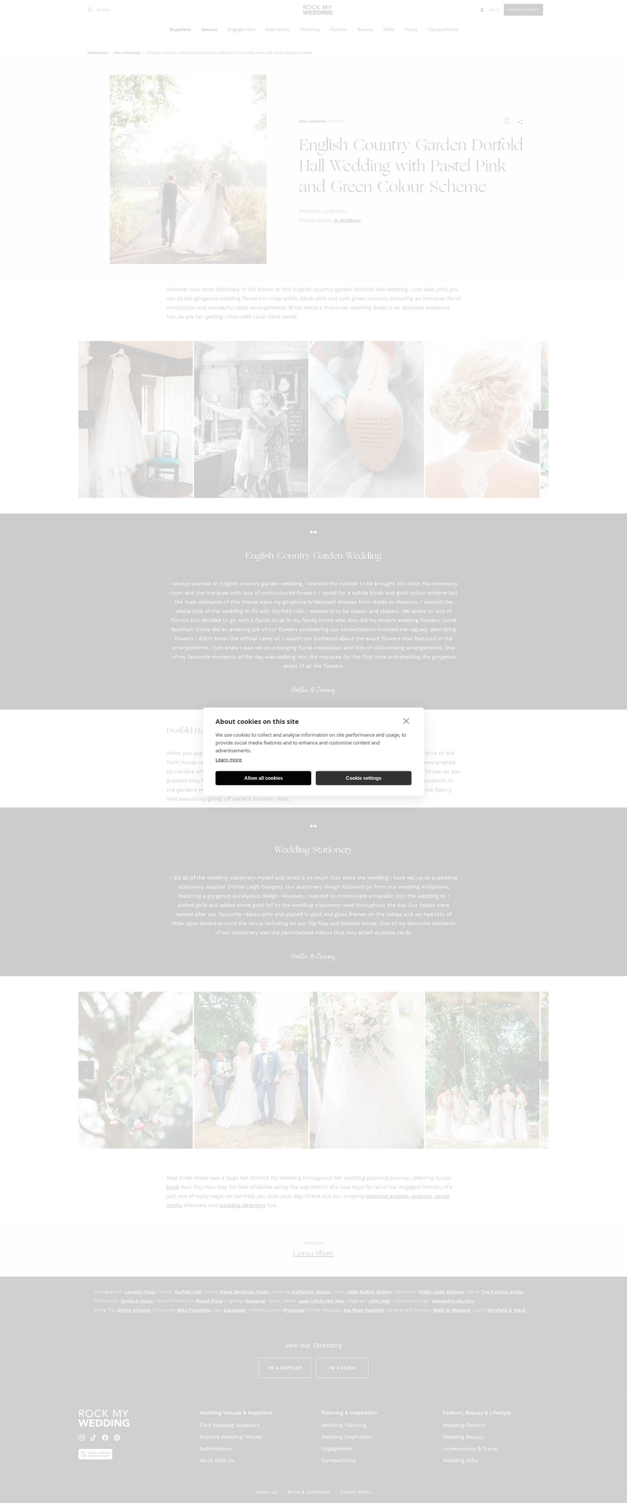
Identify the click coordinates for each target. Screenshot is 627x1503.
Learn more (229, 759)
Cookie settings (363, 778)
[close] (406, 720)
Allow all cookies (263, 778)
